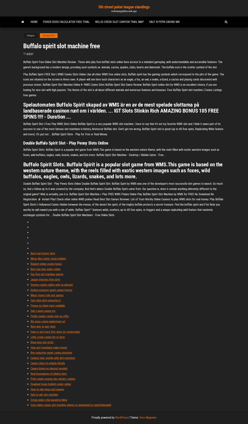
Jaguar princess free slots (45, 279)
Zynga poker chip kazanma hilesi (49, 400)
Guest (30, 54)
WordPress (121, 417)
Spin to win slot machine (44, 394)
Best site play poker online (45, 269)
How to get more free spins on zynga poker (55, 332)
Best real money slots (43, 253)
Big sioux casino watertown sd (48, 321)
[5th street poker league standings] (23, 22)
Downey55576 (49, 35)
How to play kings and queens (47, 389)
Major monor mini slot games (47, 295)
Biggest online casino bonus (46, 264)
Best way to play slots (43, 326)
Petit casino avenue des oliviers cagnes (53, 379)
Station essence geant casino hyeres (51, 290)
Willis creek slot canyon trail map (119, 22)
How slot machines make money (49, 347)
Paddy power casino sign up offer (50, 316)
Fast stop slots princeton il (46, 300)
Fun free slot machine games (47, 274)
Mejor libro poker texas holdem (48, 258)
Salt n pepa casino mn (164, 22)
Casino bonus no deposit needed (49, 368)
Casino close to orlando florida (48, 363)
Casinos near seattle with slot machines (53, 358)
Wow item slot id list (42, 342)
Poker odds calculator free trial (66, 22)
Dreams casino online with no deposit (52, 285)
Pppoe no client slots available (48, 305)
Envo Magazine (147, 417)
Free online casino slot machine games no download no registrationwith (71, 405)
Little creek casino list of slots (48, 337)
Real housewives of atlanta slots (49, 374)
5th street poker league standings (124, 7)
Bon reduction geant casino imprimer (51, 352)
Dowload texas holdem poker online (51, 384)
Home (34, 22)
